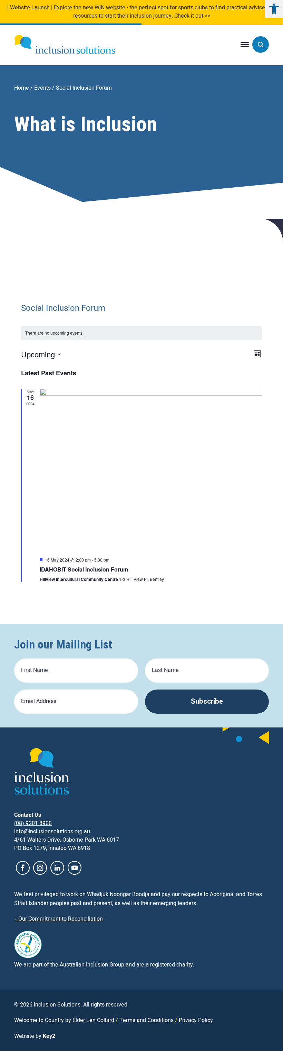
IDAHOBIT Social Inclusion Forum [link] (84, 569)
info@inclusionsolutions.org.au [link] (52, 831)
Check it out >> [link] (192, 16)
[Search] (260, 44)
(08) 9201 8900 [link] (33, 823)
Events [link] (42, 88)
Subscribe (207, 701)
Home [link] (21, 88)
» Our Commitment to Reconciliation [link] (58, 919)
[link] (274, 9)
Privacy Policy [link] (196, 1020)
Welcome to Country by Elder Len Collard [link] (64, 1020)
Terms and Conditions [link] (146, 1020)
